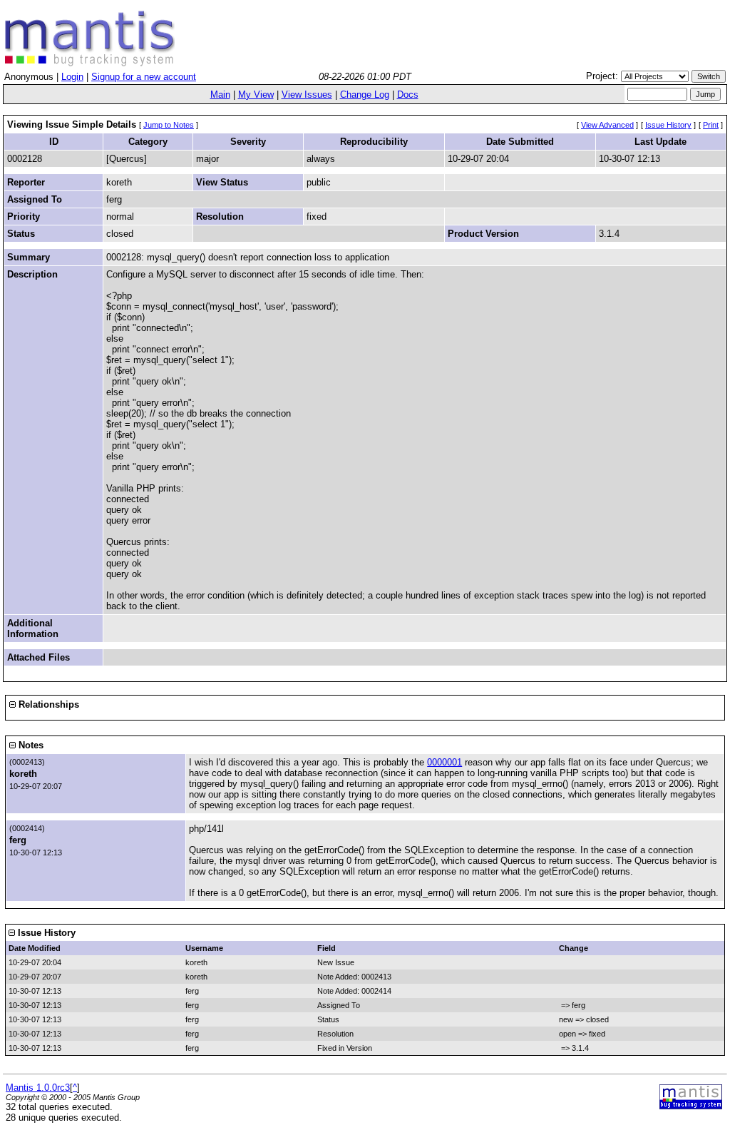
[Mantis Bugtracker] (90, 63)
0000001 (444, 762)
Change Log (364, 94)
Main (220, 94)
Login (72, 76)
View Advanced (607, 125)
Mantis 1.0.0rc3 (38, 1087)
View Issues (307, 94)
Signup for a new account (143, 76)
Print (711, 125)
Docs (407, 94)
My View (256, 94)
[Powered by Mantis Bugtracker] (690, 1106)
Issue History (668, 125)
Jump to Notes (168, 125)
